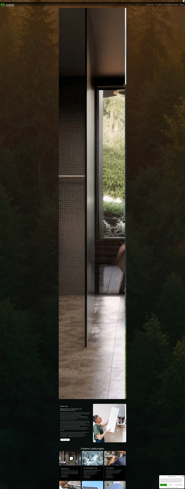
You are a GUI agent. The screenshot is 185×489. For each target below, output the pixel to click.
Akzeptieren (163, 484)
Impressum (176, 487)
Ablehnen (170, 484)
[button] (183, 476)
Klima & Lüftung (168, 4)
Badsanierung (149, 4)
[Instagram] (183, 1)
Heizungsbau (159, 4)
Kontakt (182, 4)
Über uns (175, 4)
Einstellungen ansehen (179, 484)
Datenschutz (172, 487)
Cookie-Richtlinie (168, 487)
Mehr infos (64, 476)
